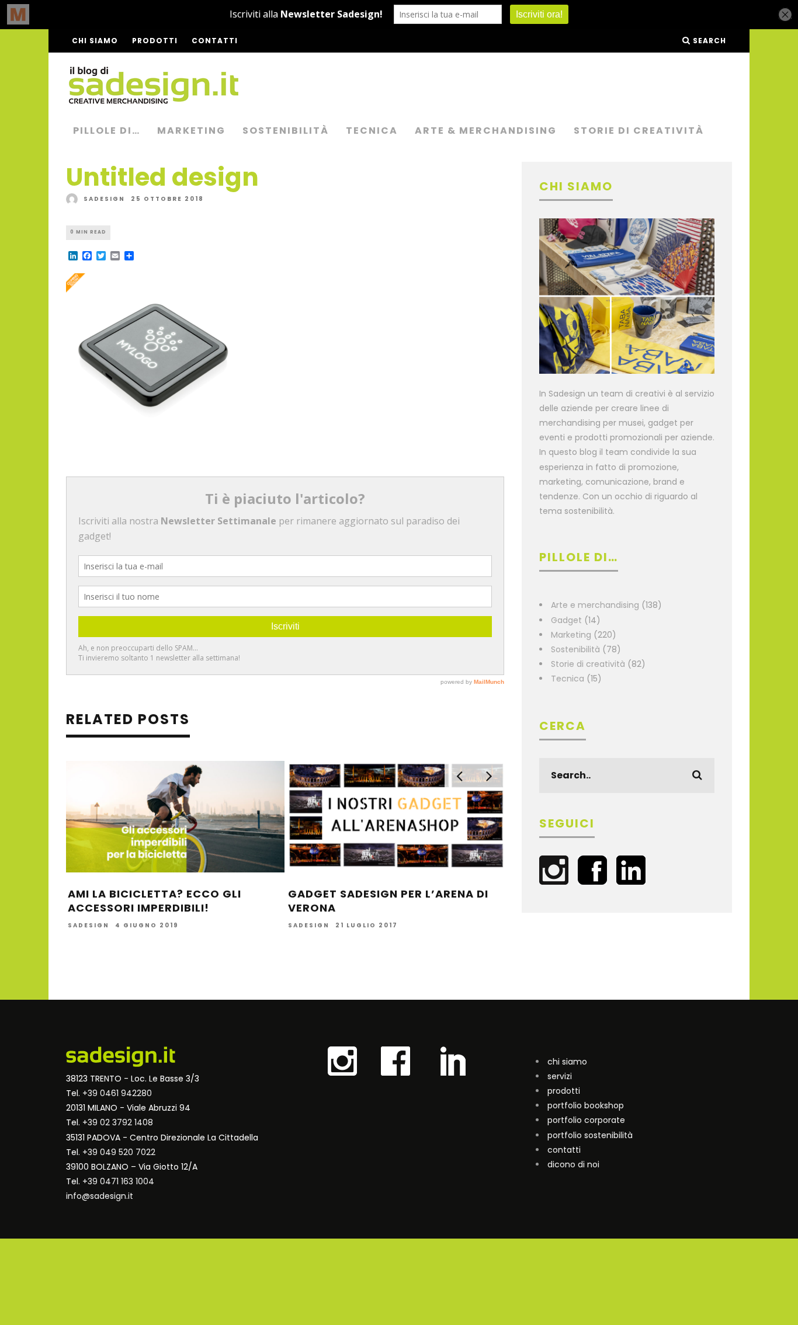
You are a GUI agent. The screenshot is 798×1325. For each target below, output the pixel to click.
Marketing (191, 130)
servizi (559, 1076)
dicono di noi (573, 1164)
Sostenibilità (285, 130)
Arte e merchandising (595, 605)
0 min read (88, 232)
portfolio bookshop (585, 1105)
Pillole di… (106, 130)
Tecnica (372, 130)
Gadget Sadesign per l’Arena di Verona (388, 900)
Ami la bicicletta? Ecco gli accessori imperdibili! (154, 900)
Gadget (566, 620)
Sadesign (104, 198)
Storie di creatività (639, 130)
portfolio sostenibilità (590, 1135)
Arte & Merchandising (486, 130)
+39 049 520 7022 (118, 1152)
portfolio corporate (586, 1120)
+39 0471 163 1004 (118, 1181)
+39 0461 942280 (117, 1093)
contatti (564, 1150)
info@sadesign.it (99, 1196)
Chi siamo (95, 41)
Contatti (215, 41)
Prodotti (155, 41)
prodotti (563, 1091)
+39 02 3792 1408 (117, 1122)
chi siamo (567, 1061)
